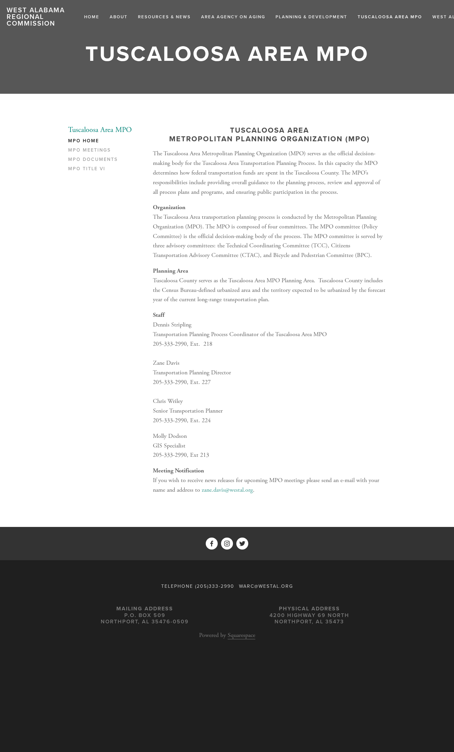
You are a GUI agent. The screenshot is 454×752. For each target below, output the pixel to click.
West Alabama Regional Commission (36, 16)
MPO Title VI (86, 169)
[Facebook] (212, 544)
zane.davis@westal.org (227, 490)
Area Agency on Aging (233, 17)
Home (91, 17)
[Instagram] (227, 544)
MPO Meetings (89, 150)
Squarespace (241, 635)
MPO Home (83, 141)
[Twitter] (242, 544)
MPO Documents (93, 160)
